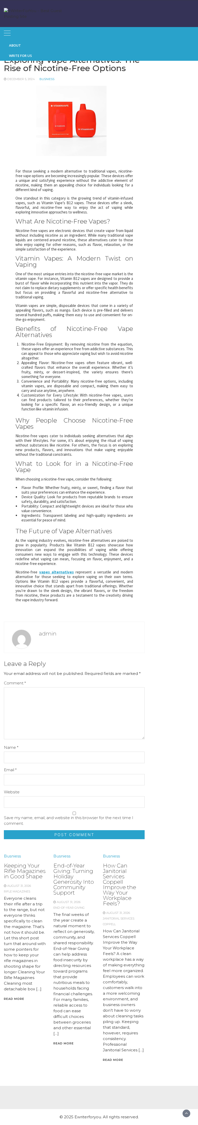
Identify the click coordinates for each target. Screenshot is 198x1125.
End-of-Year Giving (69, 907)
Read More (14, 999)
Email (10, 769)
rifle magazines (17, 891)
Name (11, 747)
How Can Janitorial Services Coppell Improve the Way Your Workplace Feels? (119, 884)
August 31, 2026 (19, 886)
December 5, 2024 (21, 79)
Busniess (46, 79)
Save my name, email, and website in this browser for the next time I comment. (68, 820)
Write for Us (20, 55)
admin (47, 633)
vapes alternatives (56, 572)
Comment (15, 683)
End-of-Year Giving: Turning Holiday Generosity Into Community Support (73, 879)
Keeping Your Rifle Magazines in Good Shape (25, 871)
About (15, 45)
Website (12, 791)
